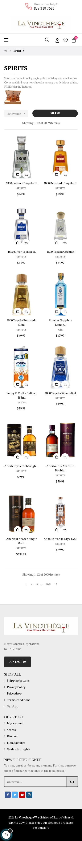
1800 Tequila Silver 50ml (60, 393)
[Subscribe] (72, 781)
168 (47, 584)
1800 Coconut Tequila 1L (21, 183)
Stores (11, 730)
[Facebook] (8, 795)
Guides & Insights (18, 749)
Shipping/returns (18, 680)
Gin (60, 329)
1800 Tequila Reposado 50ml (22, 322)
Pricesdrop (14, 693)
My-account (15, 723)
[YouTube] (22, 795)
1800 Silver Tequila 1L (22, 252)
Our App (12, 706)
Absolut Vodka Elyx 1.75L (60, 539)
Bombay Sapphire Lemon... (60, 322)
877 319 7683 (44, 8)
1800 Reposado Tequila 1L (60, 183)
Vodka (21, 402)
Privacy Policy (16, 687)
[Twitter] (15, 795)
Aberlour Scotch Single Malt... (21, 541)
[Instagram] (29, 795)
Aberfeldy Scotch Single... (21, 466)
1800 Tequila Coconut (60, 252)
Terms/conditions (18, 700)
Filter (55, 113)
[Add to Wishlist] (33, 141)
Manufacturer (16, 743)
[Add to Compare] (26, 174)
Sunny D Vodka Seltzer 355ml (22, 395)
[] (17, 174)
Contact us (17, 662)
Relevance (16, 114)
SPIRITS (21, 188)
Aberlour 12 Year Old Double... (60, 468)
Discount (13, 736)
